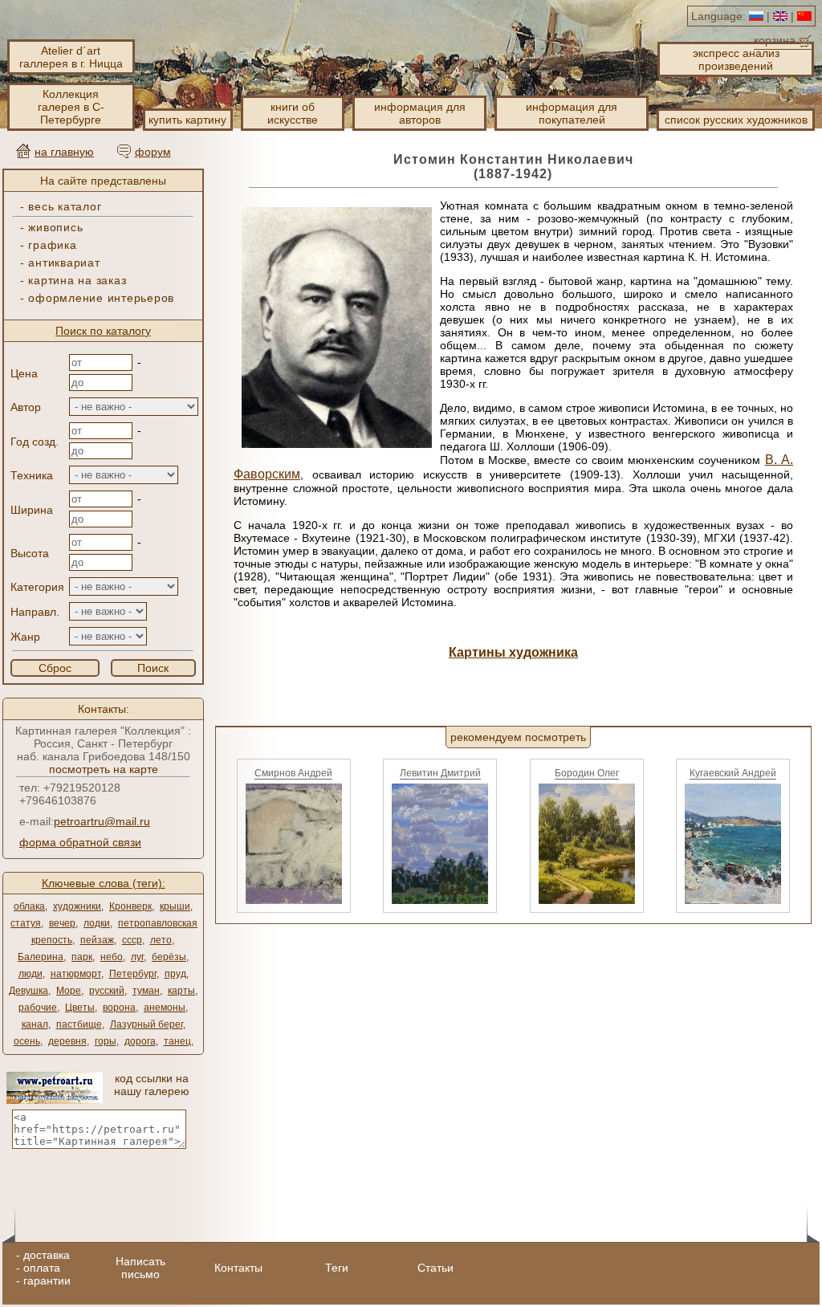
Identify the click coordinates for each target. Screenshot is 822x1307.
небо (111, 957)
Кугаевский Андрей (733, 773)
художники (77, 906)
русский (106, 990)
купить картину (187, 119)
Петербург (133, 973)
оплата (41, 1267)
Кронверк (130, 906)
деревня (67, 1041)
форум (153, 151)
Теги (336, 1267)
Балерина (40, 957)
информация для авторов (420, 113)
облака (29, 906)
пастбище (79, 1024)
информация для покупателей (571, 113)
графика (52, 244)
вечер (62, 923)
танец (177, 1041)
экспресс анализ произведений (736, 59)
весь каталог (64, 206)
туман (146, 990)
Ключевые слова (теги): (103, 883)
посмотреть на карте (103, 769)
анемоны (164, 1007)
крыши (175, 906)
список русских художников (736, 119)
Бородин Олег (587, 773)
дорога (140, 1041)
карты (181, 990)
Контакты (238, 1267)
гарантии (47, 1280)
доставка (46, 1254)
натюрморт (76, 973)
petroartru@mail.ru (102, 821)
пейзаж (97, 940)
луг (137, 957)
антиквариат (64, 262)
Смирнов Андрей (293, 773)
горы (105, 1041)
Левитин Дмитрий (440, 773)
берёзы (169, 957)
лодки (96, 923)
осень (27, 1041)
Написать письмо (140, 1268)
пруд (175, 973)
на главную (64, 151)
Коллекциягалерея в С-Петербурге (71, 107)
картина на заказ (77, 280)
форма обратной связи (80, 842)
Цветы (80, 1007)
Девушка (28, 990)
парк (81, 957)
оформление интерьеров (101, 297)
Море (68, 990)
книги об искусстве (292, 113)
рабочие (37, 1007)
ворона (119, 1007)
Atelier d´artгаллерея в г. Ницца (71, 57)
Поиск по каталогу (103, 330)
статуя (25, 923)
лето (161, 940)
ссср (132, 940)
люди (30, 973)
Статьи (435, 1267)
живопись (55, 227)
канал (35, 1024)
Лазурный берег (146, 1024)
